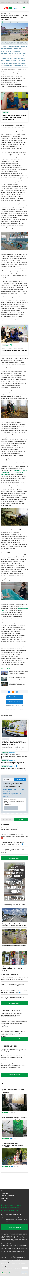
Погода (4, 1201)
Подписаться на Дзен (10, 808)
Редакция (4, 1193)
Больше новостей (14, 858)
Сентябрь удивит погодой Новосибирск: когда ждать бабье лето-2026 (12, 1145)
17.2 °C (9, 2)
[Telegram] (17, 692)
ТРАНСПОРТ (5, 1112)
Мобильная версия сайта (9, 1210)
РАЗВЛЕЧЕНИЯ (6, 1166)
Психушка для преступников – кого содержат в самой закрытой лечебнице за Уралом (14, 795)
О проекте (5, 1191)
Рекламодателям (7, 1196)
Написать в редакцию (14, 1227)
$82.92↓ (14, 2)
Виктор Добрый (15, 22)
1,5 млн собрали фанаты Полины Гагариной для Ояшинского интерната (14, 349)
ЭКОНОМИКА (5, 1138)
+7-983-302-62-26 (10, 1253)
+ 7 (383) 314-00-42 (16, 1248)
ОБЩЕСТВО (13, 739)
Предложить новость (14, 701)
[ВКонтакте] (9, 692)
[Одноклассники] (13, 692)
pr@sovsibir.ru (23, 1251)
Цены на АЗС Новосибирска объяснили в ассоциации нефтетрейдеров (14, 1118)
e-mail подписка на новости (12, 1205)
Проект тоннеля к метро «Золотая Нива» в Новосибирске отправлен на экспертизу (13, 1091)
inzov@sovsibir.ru (12, 1250)
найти (21, 819)
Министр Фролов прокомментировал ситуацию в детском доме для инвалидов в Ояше (14, 117)
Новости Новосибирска (15, 696)
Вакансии (4, 1198)
